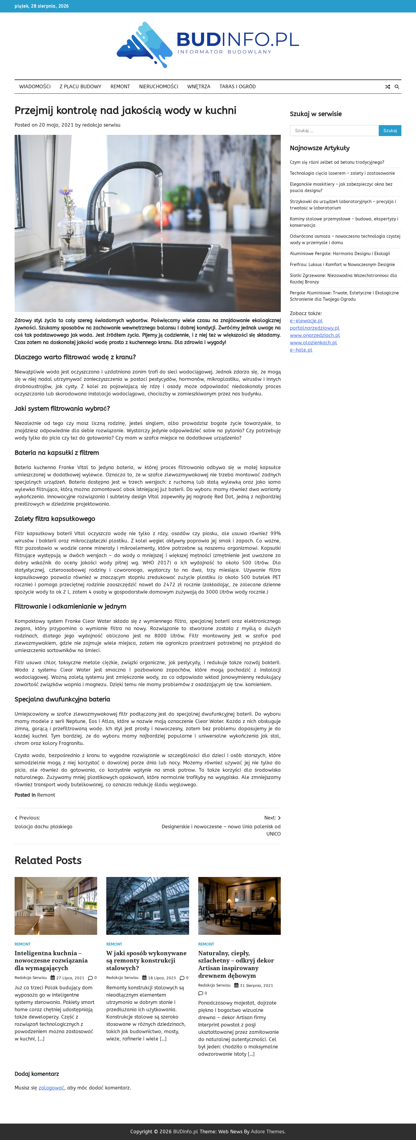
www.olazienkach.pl (313, 343)
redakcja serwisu (101, 125)
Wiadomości (35, 86)
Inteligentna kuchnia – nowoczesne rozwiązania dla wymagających (51, 960)
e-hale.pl (301, 350)
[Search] (396, 86)
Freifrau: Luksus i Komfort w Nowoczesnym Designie (342, 264)
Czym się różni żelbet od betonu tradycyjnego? (337, 162)
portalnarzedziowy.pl (315, 328)
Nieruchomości (158, 86)
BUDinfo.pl (185, 1132)
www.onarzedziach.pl (315, 335)
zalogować (51, 1088)
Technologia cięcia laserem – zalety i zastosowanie (342, 173)
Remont (120, 86)
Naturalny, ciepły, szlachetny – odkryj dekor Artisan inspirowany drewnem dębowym (236, 964)
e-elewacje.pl (306, 321)
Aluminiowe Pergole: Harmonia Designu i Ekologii (340, 253)
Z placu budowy (80, 86)
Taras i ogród (238, 86)
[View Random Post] (387, 86)
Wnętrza (198, 86)
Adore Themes (267, 1132)
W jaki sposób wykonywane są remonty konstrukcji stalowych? (146, 960)
